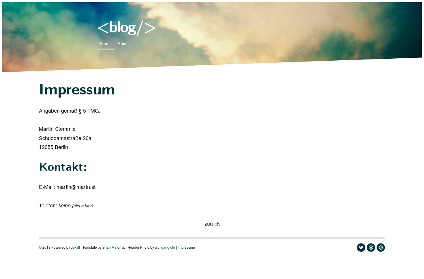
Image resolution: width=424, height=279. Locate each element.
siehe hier (83, 205)
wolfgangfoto (165, 247)
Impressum (186, 247)
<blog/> (126, 28)
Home (104, 44)
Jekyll (75, 247)
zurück (212, 223)
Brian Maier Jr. (113, 247)
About (123, 44)
